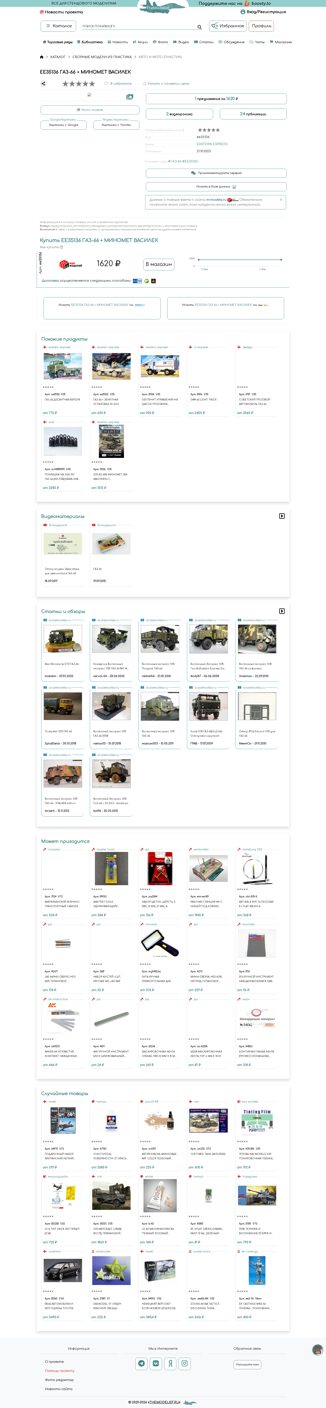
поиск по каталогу (98, 26)
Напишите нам (247, 1364)
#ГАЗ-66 (174, 161)
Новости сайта (59, 1389)
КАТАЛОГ (58, 57)
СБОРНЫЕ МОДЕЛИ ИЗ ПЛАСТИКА (102, 57)
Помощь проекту (60, 1371)
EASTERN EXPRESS (212, 144)
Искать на (96, 305)
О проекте (54, 1361)
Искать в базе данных (213, 186)
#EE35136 (190, 161)
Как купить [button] (50, 247)
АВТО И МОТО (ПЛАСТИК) (160, 57)
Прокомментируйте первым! (219, 173)
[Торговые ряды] (318, 1350)
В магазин (159, 264)
